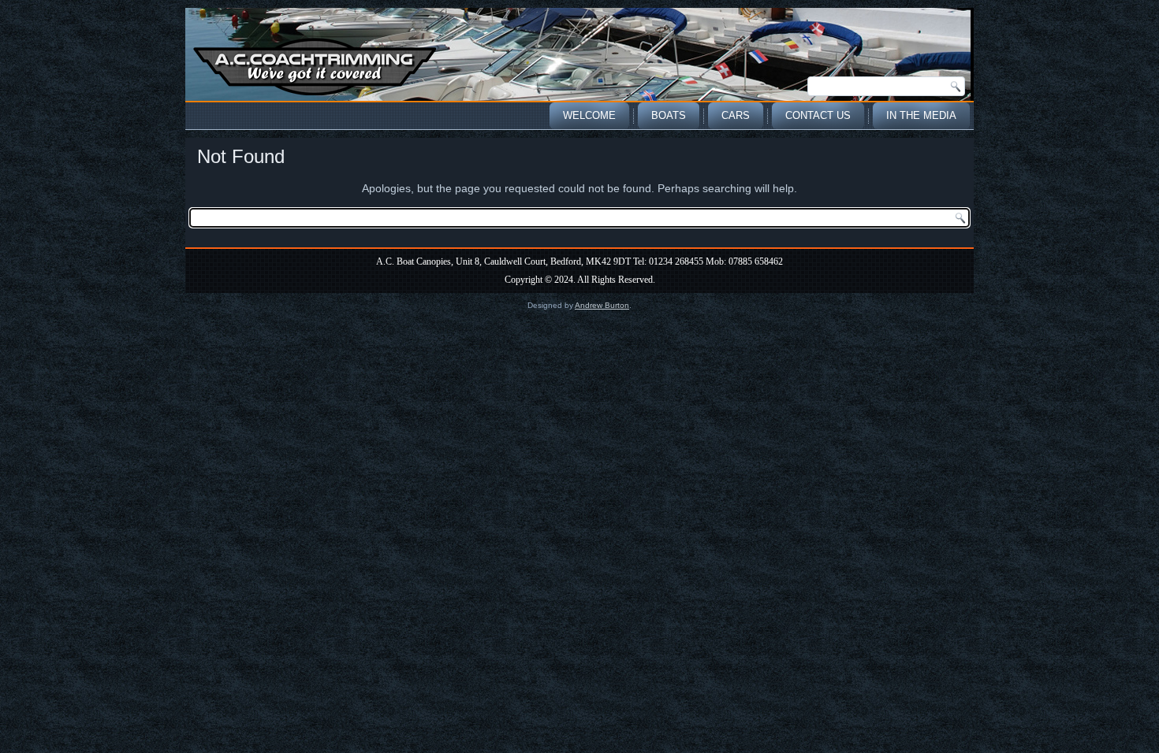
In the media (921, 115)
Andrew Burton (602, 305)
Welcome (589, 115)
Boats (668, 115)
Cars (735, 115)
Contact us (818, 115)
